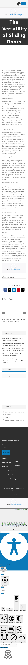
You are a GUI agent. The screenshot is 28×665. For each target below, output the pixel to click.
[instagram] (16, 494)
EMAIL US (7, 417)
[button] (0, 532)
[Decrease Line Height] (2, 593)
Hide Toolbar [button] (3, 569)
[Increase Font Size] (2, 568)
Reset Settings (4, 647)
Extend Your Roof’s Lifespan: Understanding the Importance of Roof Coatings (13, 360)
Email (4, 445)
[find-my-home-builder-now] (14, 433)
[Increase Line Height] (2, 587)
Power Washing (10, 277)
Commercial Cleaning (17, 276)
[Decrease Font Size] (2, 574)
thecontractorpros (17, 15)
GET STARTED (6, 452)
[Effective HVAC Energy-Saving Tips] (14, 302)
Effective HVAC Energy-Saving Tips (13, 319)
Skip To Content (4, 644)
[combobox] (14, 519)
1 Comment (16, 321)
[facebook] (11, 494)
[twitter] (14, 494)
